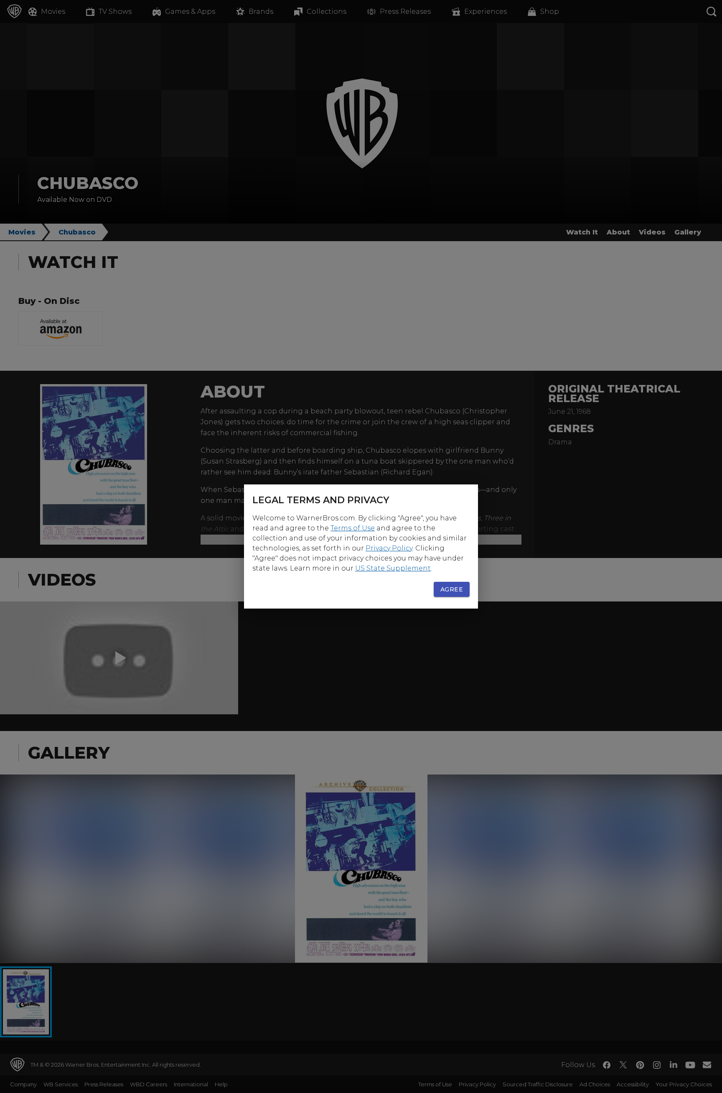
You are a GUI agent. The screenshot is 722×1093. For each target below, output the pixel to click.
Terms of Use (352, 528)
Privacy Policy (389, 548)
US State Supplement (393, 568)
